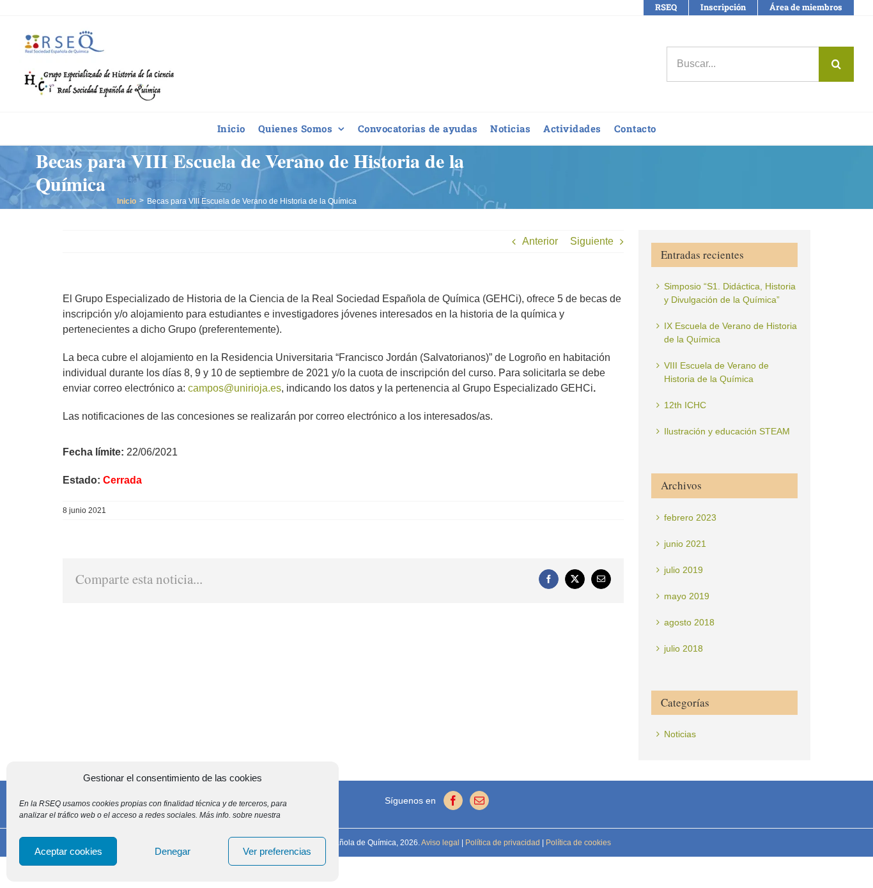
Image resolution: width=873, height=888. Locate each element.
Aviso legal (440, 842)
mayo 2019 (686, 596)
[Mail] (479, 800)
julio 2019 (683, 570)
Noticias (680, 734)
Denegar (172, 851)
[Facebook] (453, 800)
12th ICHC (685, 405)
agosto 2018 (689, 622)
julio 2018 (683, 648)
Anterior (540, 241)
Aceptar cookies (68, 851)
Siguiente (592, 241)
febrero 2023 (690, 517)
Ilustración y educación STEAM (727, 431)
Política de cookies (577, 842)
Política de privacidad (501, 842)
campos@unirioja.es (234, 388)
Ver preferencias (277, 851)
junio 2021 (685, 544)
